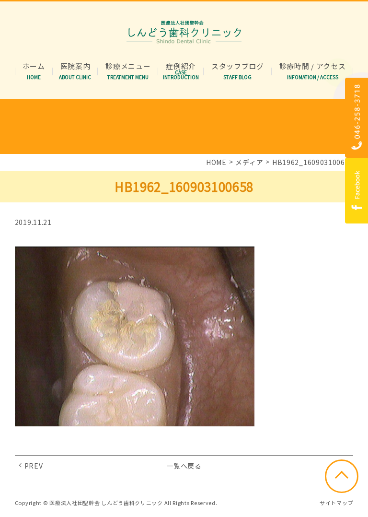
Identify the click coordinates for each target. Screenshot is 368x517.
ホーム (34, 66)
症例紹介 (181, 66)
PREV (33, 465)
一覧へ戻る (184, 465)
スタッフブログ (237, 66)
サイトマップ (336, 502)
